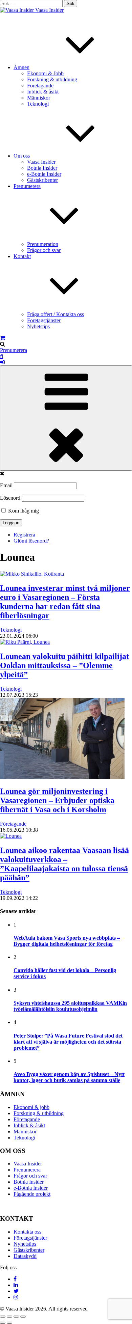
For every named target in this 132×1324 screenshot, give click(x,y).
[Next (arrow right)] (9, 1323)
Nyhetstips (38, 326)
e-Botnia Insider (44, 174)
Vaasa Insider (49, 10)
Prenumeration (42, 244)
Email (6, 485)
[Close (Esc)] (2, 1317)
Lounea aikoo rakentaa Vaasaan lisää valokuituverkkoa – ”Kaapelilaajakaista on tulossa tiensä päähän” (64, 864)
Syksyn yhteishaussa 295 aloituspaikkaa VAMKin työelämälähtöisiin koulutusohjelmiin (70, 1006)
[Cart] (2, 338)
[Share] (9, 1317)
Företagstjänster (44, 320)
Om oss (22, 156)
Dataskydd (25, 1256)
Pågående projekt (32, 1194)
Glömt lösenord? (31, 541)
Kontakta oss (27, 1232)
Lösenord (10, 498)
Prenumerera (13, 350)
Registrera (24, 534)
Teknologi (38, 104)
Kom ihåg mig (23, 511)
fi (1, 356)
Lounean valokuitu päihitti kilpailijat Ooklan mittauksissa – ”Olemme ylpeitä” (64, 665)
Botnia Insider (42, 168)
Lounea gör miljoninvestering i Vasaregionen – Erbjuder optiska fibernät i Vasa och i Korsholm (57, 800)
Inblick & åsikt (43, 91)
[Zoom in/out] (23, 1317)
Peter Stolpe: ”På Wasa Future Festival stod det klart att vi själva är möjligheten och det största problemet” (68, 1042)
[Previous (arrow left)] (2, 1323)
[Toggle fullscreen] (16, 1317)
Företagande (40, 85)
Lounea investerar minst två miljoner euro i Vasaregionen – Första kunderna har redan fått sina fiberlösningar (65, 602)
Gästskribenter (42, 180)
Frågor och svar (44, 250)
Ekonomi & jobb (31, 1107)
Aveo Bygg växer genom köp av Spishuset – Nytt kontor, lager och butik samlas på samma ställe (69, 1077)
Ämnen (21, 67)
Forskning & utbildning (52, 79)
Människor (38, 98)
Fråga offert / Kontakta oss (55, 314)
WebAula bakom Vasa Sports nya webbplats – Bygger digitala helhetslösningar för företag (67, 941)
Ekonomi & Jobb (45, 73)
